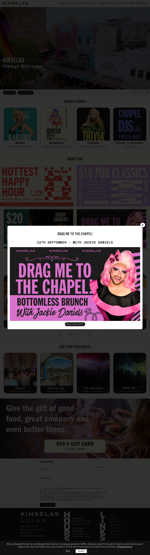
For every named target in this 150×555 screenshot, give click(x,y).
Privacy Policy (124, 546)
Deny (68, 551)
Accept (81, 551)
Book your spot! (75, 324)
